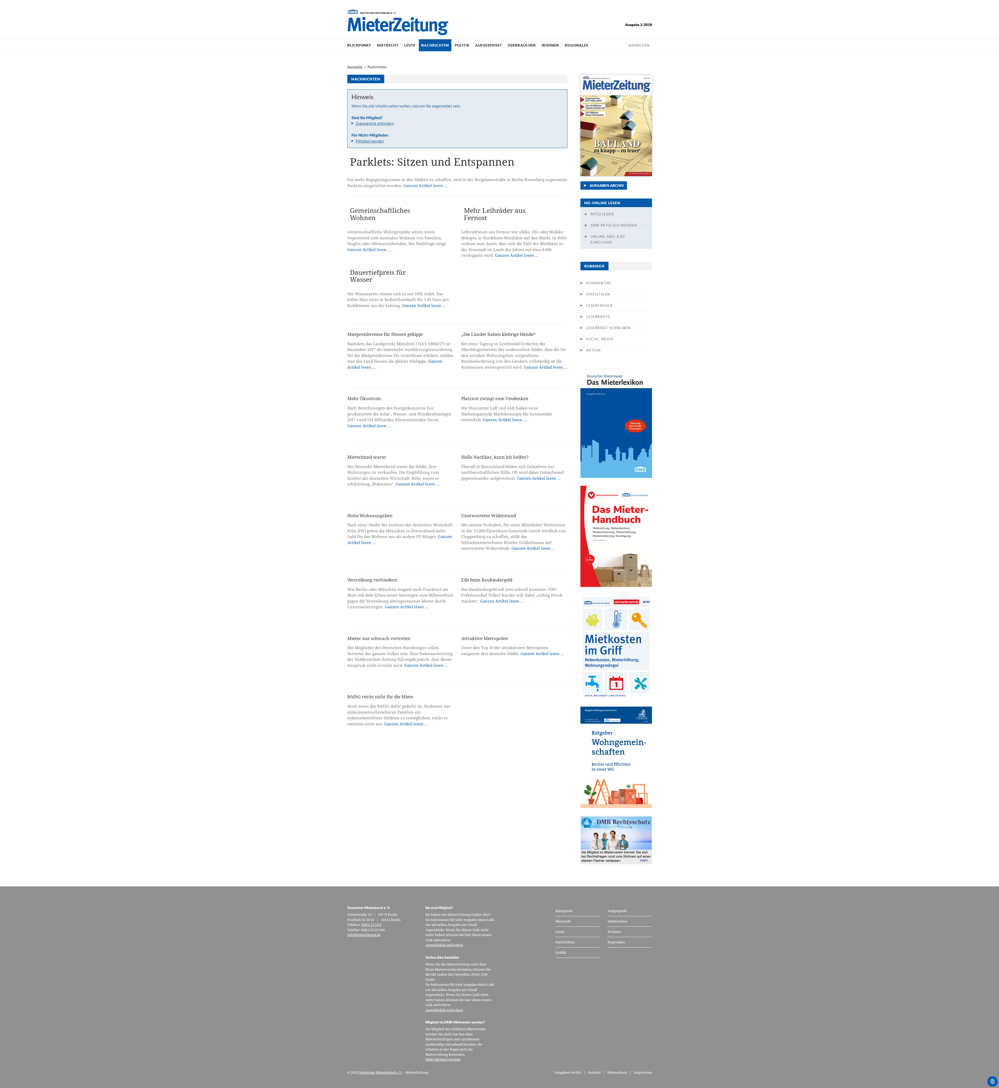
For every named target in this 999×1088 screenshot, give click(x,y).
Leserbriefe (598, 317)
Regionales (576, 45)
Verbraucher (522, 45)
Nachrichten (435, 45)
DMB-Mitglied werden (614, 225)
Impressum (643, 1072)
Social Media (600, 339)
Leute (409, 45)
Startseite (354, 67)
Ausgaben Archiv (607, 185)
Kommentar (598, 283)
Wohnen (550, 45)
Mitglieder (602, 214)
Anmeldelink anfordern (444, 945)
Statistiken (598, 294)
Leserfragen (599, 305)
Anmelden (639, 45)
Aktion (593, 350)
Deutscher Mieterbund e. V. (380, 1072)
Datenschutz (617, 1072)
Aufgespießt (488, 45)
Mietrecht (388, 45)
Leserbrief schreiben (608, 328)
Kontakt (594, 1072)
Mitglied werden (370, 141)
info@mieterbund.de (364, 934)
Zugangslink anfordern (375, 123)
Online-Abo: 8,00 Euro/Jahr (608, 239)
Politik (462, 45)
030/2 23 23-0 (371, 924)
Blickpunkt (359, 45)
